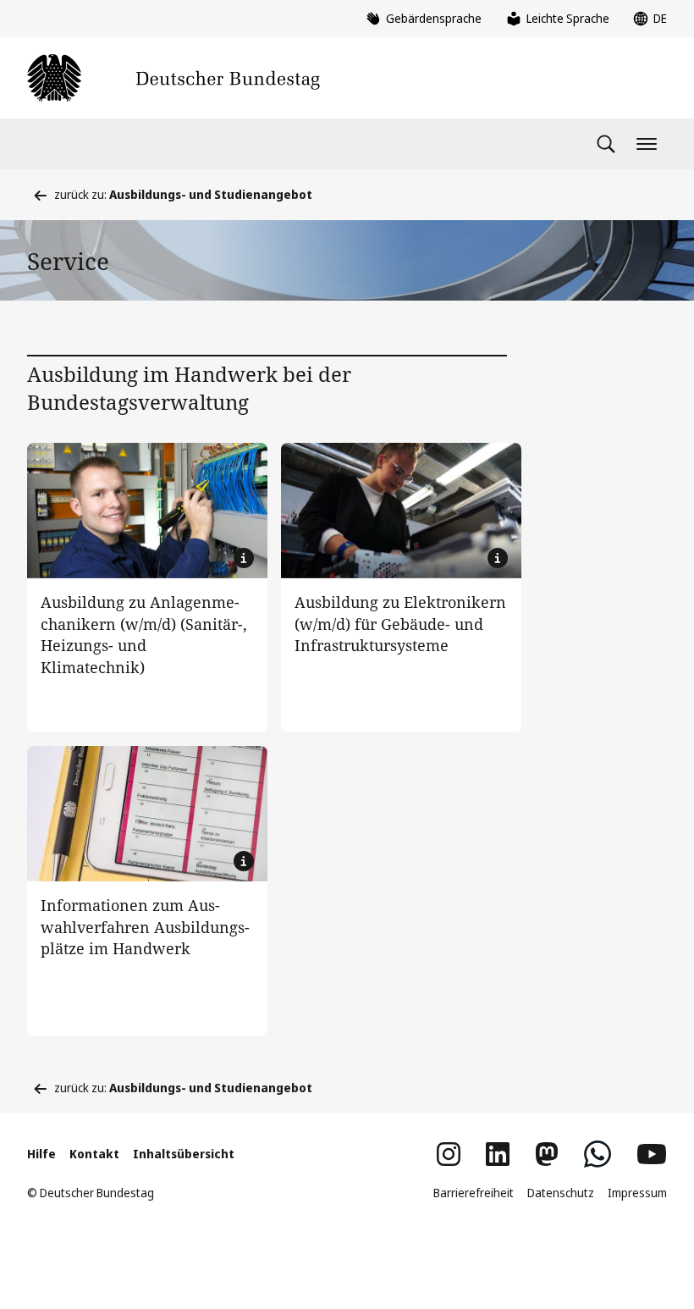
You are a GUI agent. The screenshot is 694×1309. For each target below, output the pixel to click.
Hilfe (41, 1154)
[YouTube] (651, 1154)
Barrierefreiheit (473, 1193)
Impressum (637, 1193)
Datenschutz (560, 1193)
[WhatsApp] (597, 1154)
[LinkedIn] (497, 1154)
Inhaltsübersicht (183, 1154)
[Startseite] (173, 78)
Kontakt (94, 1154)
